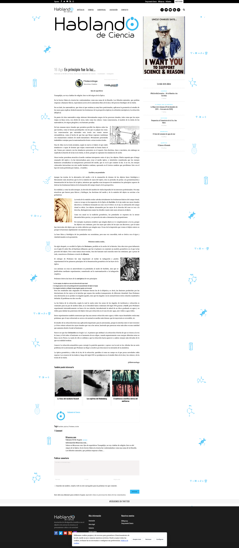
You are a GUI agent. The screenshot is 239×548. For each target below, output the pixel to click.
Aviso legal (92, 524)
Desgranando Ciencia (151, 1)
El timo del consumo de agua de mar (164, 134)
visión (77, 426)
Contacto (91, 528)
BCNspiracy (161, 1)
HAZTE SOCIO (179, 1)
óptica (66, 426)
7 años (164, 112)
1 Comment (101, 74)
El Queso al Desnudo (164, 145)
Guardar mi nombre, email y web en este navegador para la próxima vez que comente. (86, 486)
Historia (76, 74)
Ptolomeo (72, 426)
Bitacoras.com (71, 437)
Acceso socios (93, 532)
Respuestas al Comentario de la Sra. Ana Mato (164, 121)
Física (71, 74)
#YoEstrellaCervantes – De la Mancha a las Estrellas (164, 94)
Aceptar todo (137, 539)
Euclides (60, 426)
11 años (164, 98)
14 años (164, 125)
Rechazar (148, 539)
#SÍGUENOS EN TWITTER (119, 501)
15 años (164, 148)
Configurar (159, 539)
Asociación (92, 521)
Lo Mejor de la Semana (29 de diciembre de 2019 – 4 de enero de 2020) (164, 108)
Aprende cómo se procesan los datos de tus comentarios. (106, 495)
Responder (85, 440)
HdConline (168, 1)
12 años (163, 137)
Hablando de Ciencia (89, 74)
